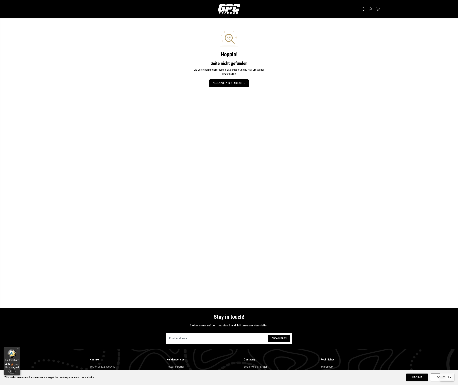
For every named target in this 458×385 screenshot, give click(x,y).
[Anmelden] (370, 9)
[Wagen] (378, 9)
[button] (79, 9)
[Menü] (18, 349)
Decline (417, 377)
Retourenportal (175, 366)
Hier (250, 69)
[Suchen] (363, 9)
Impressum (327, 366)
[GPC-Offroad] (229, 9)
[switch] (12, 371)
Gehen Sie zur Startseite (229, 83)
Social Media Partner (255, 366)
